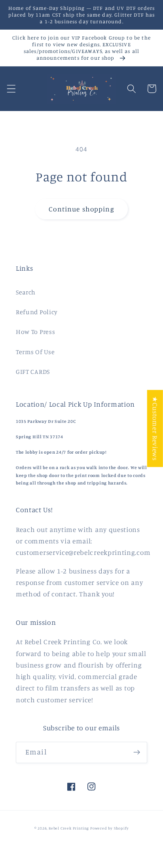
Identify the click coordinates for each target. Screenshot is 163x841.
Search (26, 292)
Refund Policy (37, 312)
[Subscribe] (137, 752)
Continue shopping (81, 209)
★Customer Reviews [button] (155, 428)
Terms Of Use (35, 352)
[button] (11, 89)
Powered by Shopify (109, 828)
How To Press (35, 332)
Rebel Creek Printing (69, 828)
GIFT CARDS (33, 371)
